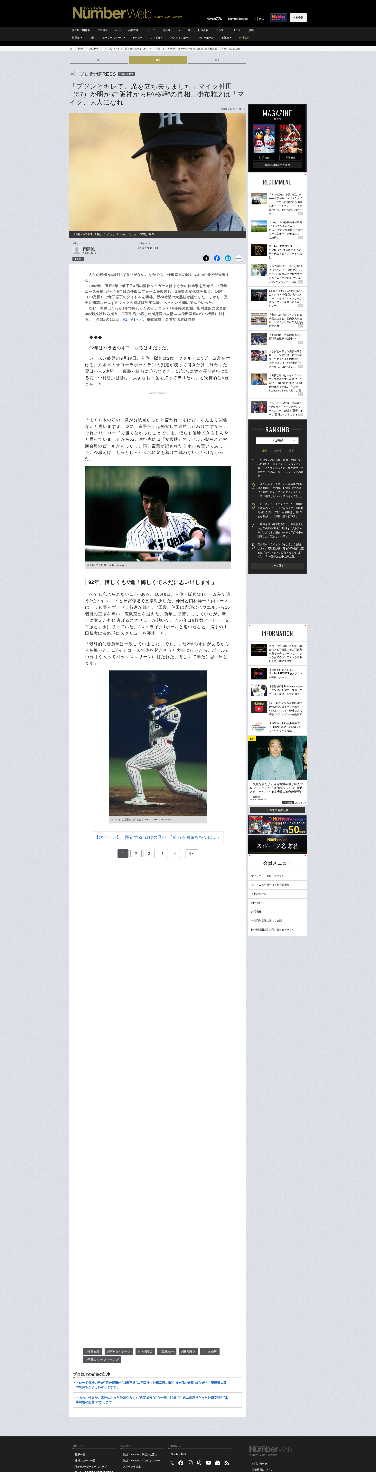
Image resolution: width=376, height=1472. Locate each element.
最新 (265, 450)
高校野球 (133, 30)
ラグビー (137, 37)
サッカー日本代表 (198, 30)
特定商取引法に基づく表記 (266, 920)
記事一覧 (80, 1454)
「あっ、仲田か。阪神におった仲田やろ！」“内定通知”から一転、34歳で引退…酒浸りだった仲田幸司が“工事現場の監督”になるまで (152, 1400)
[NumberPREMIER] (278, 17)
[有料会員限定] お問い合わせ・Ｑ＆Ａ (272, 929)
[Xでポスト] (206, 259)
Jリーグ (150, 30)
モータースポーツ (112, 37)
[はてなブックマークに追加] (228, 259)
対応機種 (256, 911)
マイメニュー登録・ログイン (267, 876)
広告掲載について (262, 1469)
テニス (237, 30)
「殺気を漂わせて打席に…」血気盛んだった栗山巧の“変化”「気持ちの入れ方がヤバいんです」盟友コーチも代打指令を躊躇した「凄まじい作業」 (280, 530)
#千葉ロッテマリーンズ (102, 1359)
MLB (118, 30)
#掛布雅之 (188, 1351)
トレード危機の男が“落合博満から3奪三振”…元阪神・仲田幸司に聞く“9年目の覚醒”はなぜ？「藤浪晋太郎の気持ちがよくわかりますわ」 (151, 1385)
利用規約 (256, 902)
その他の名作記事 (277, 810)
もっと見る (277, 565)
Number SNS (178, 1454)
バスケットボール (181, 37)
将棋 (92, 37)
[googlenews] (217, 1463)
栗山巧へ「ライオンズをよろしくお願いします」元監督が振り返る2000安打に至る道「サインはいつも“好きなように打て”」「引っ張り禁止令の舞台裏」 (281, 550)
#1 (99, 60)
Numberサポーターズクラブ (91, 1466)
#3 (217, 60)
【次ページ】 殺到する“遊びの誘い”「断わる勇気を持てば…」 (158, 837)
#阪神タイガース (119, 1351)
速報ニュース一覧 (85, 1460)
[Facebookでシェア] (217, 259)
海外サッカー (170, 30)
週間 (291, 450)
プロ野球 (103, 30)
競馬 (251, 30)
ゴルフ (219, 30)
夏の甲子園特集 (81, 30)
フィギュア (156, 37)
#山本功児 (210, 1351)
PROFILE (79, 259)
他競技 (225, 37)
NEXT (191, 853)
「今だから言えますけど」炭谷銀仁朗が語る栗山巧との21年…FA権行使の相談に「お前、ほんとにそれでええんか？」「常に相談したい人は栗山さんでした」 (280, 490)
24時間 (278, 450)
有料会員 (298, 17)
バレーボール (206, 37)
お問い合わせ (259, 1463)
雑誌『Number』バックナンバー (141, 1460)
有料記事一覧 (259, 893)
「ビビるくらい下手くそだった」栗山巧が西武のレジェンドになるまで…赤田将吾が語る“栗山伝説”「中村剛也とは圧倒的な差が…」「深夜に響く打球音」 (280, 510)
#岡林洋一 (167, 1351)
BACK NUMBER (127, 74)
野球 (80, 48)
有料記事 (244, 37)
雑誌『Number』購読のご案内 (140, 1454)
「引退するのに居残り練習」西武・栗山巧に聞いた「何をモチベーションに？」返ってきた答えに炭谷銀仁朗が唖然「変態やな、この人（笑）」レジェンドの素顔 (280, 468)
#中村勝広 (145, 1351)
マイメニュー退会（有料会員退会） (271, 884)
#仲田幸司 (93, 1351)
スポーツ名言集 (132, 1466)
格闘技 (76, 37)
